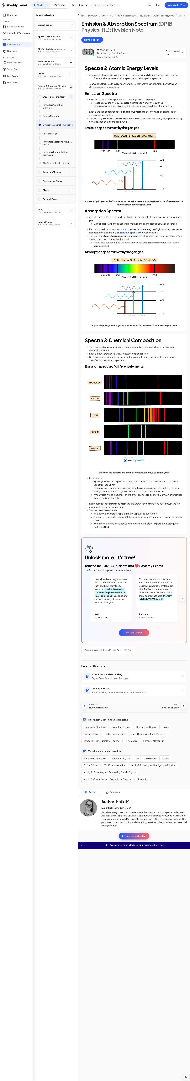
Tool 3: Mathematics (114, 733)
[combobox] (122, 5)
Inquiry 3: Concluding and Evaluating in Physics (107, 779)
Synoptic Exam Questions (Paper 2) (102, 740)
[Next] (182, 598)
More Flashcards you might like (105, 751)
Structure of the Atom (95, 727)
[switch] (186, 1077)
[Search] (149, 5)
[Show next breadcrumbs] (184, 15)
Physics (93, 15)
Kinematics (131, 740)
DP (103, 15)
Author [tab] (93, 792)
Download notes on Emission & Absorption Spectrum (136, 845)
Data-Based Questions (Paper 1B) (148, 733)
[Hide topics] (78, 14)
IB (82, 15)
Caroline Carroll (119, 53)
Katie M (114, 49)
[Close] (81, 845)
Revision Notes (126, 15)
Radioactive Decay (146, 727)
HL (111, 15)
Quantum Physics (121, 727)
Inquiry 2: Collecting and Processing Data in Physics (110, 772)
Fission (165, 727)
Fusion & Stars (91, 733)
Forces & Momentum (154, 740)
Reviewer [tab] (115, 792)
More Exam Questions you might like (108, 719)
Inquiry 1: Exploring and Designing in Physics (153, 765)
